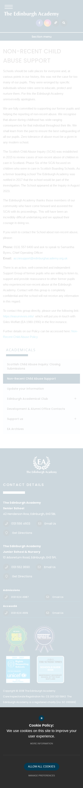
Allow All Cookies (41, 766)
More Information (41, 743)
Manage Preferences (41, 775)
